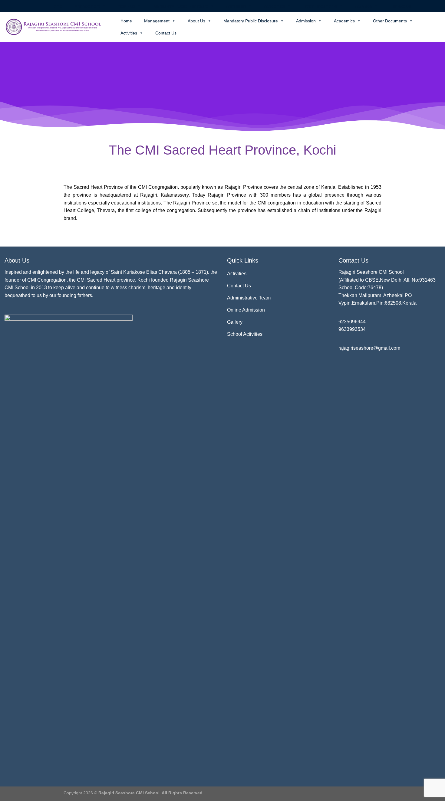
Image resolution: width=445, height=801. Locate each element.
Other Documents (320, 6)
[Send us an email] (437, 6)
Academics (274, 6)
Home (56, 6)
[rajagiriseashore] (55, 27)
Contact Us (400, 6)
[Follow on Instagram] (426, 6)
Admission (236, 6)
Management (87, 6)
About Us (126, 6)
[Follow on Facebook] (420, 6)
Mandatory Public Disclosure (180, 6)
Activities (363, 6)
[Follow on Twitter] (431, 6)
